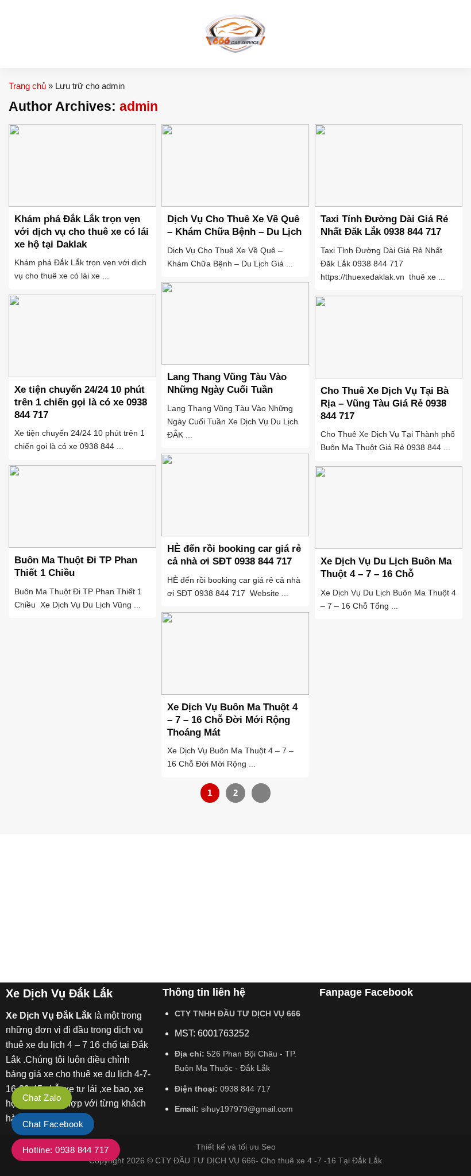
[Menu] (15, 34)
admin (138, 106)
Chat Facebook (52, 1124)
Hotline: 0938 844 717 (65, 1150)
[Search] (458, 34)
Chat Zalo (41, 1097)
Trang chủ (27, 86)
